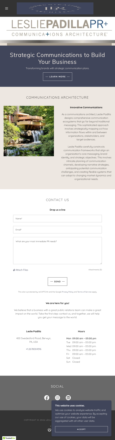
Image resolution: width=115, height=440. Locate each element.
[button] (7, 8)
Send (57, 281)
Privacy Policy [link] (67, 292)
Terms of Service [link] (84, 292)
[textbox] (57, 218)
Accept (81, 429)
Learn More (57, 76)
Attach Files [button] (22, 269)
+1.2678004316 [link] (33, 349)
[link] (55, 8)
